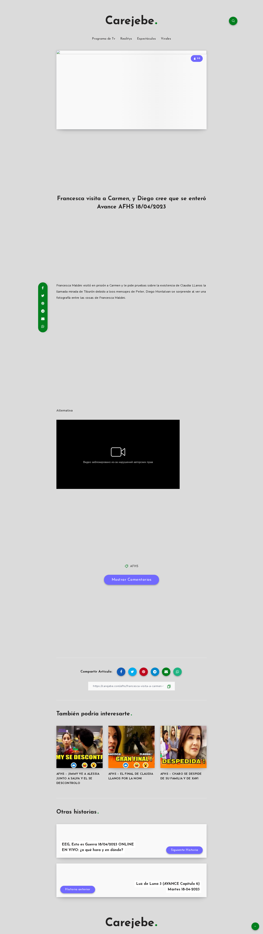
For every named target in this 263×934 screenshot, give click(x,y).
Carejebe (129, 21)
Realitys (126, 38)
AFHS (134, 566)
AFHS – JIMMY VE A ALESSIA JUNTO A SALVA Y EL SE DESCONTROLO (77, 779)
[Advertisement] (131, 167)
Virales (166, 38)
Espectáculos (146, 38)
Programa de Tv (103, 38)
